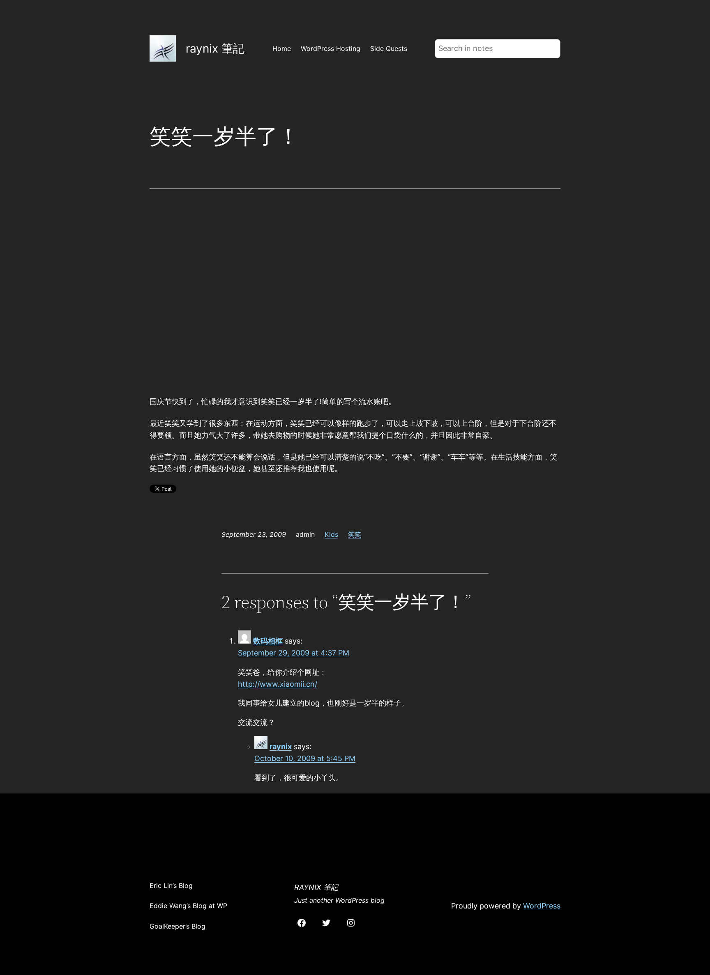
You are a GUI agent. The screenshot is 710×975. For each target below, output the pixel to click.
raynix (281, 746)
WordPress (541, 905)
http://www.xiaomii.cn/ (277, 684)
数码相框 (268, 641)
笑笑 (354, 534)
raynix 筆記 (215, 48)
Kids (331, 534)
